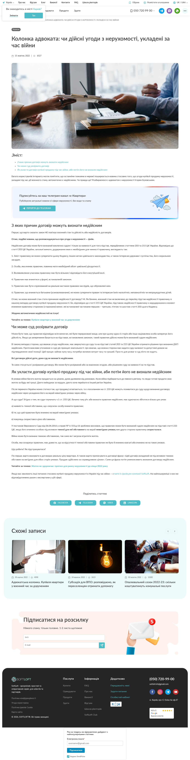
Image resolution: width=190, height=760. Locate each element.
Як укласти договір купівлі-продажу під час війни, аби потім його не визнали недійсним (62, 170)
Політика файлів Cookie (22, 708)
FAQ (76, 3)
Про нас (21, 3)
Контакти (65, 3)
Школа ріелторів (90, 3)
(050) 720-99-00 (162, 679)
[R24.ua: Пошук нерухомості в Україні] (116, 704)
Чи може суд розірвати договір (33, 166)
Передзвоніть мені (119, 686)
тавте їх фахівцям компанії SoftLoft (131, 474)
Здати (66, 703)
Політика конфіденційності (24, 698)
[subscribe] (102, 645)
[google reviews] (162, 713)
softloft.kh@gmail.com (159, 684)
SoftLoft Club (90, 715)
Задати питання (118, 691)
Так (33, 15)
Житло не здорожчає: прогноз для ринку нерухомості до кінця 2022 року (69, 466)
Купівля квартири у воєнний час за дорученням (55, 320)
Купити (66, 686)
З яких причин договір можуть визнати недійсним (42, 162)
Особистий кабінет (120, 697)
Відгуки (33, 3)
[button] (134, 2)
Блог (43, 3)
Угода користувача (20, 703)
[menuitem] (47, 11)
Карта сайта (17, 712)
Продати (67, 697)
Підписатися (76, 750)
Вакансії (53, 3)
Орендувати (69, 691)
